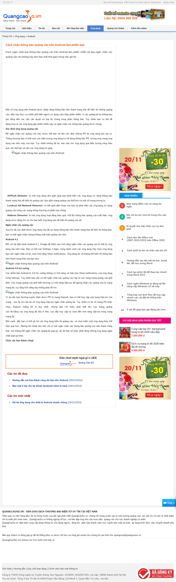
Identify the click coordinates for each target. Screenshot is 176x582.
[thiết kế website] (133, 14)
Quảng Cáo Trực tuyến (32, 540)
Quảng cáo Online (115, 28)
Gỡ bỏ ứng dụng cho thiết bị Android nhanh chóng (39, 402)
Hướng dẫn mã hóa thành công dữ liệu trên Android (40, 380)
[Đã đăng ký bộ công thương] (155, 573)
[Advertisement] (73, 16)
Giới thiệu (26, 28)
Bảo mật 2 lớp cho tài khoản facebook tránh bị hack (39, 386)
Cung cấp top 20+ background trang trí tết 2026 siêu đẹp (148, 330)
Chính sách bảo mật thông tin (63, 568)
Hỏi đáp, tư (49, 540)
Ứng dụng (95, 28)
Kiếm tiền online (139, 28)
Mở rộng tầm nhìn (75, 28)
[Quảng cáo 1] (145, 168)
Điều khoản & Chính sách (136, 2)
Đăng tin (155, 2)
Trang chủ (10, 28)
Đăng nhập (168, 2)
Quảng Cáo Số (86, 362)
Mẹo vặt (56, 28)
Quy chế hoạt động (112, 2)
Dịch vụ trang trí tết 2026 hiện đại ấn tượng (147, 345)
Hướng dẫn (19, 568)
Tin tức (7, 2)
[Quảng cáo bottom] (145, 377)
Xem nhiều (131, 195)
